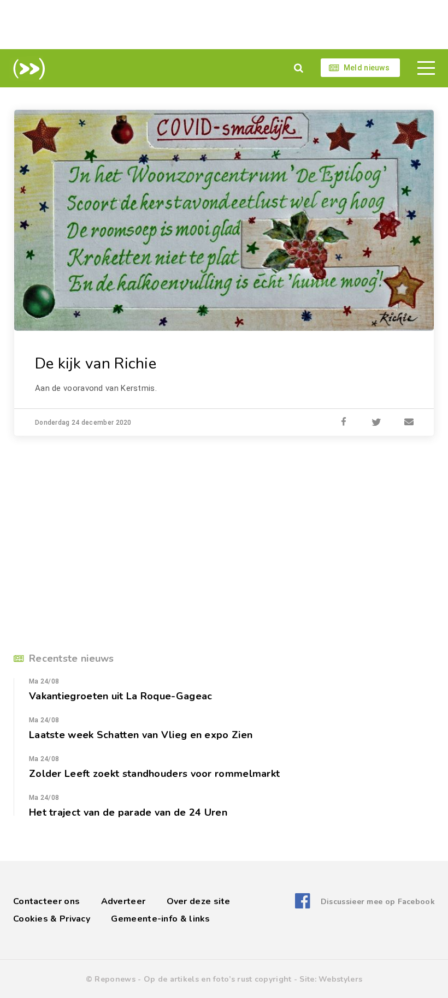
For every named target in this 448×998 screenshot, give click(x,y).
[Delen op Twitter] (376, 422)
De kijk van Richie (95, 363)
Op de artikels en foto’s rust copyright (218, 979)
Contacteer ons (46, 901)
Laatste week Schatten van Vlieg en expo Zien (140, 734)
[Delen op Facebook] (343, 422)
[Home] (27, 68)
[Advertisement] (224, 24)
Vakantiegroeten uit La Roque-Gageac (121, 696)
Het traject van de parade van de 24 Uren (128, 812)
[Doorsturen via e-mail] (409, 422)
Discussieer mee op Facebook (378, 901)
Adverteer (123, 901)
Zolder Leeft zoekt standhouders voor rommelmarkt (154, 773)
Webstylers (340, 979)
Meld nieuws (367, 67)
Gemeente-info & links (160, 919)
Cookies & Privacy (51, 919)
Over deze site (199, 901)
